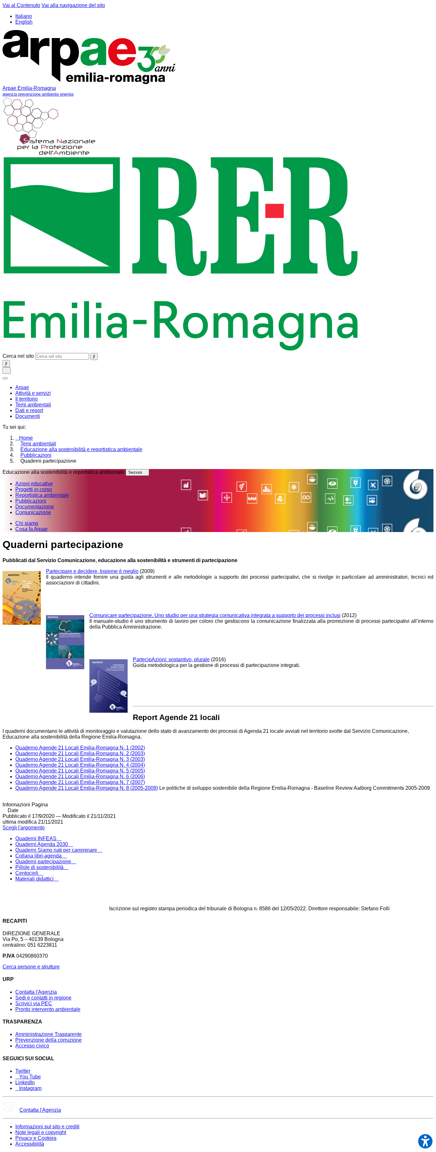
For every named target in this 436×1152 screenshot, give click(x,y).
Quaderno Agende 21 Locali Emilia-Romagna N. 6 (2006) (80, 776)
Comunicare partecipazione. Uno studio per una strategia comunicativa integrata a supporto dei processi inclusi (215, 615)
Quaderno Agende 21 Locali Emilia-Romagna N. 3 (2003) (80, 759)
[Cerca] (94, 356)
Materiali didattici (35, 879)
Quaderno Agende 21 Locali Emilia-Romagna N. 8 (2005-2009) (86, 788)
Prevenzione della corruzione (48, 1040)
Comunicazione (33, 512)
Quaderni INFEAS (36, 838)
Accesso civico (32, 1045)
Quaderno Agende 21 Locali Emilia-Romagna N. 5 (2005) (80, 770)
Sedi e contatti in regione (43, 997)
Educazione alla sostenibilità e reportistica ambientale (81, 449)
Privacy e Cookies (35, 1138)
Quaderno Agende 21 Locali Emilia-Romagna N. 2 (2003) (80, 753)
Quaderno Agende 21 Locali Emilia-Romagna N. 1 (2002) (80, 747)
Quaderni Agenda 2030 (42, 844)
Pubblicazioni (35, 455)
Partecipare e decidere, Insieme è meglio (92, 571)
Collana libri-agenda (39, 855)
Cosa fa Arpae (31, 529)
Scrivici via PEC (33, 1003)
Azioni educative (34, 483)
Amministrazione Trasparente (48, 1034)
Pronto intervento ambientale (47, 1009)
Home (26, 438)
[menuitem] (22, 387)
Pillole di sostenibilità (40, 867)
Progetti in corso (33, 489)
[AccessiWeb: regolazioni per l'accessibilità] (425, 1141)
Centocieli (27, 873)
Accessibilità (29, 1144)
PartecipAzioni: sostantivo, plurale (171, 659)
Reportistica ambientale (42, 495)
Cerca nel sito (18, 356)
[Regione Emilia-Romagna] (181, 350)
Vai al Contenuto (21, 5)
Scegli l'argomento (24, 827)
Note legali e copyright (40, 1132)
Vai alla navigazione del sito (73, 5)
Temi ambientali (38, 443)
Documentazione (34, 506)
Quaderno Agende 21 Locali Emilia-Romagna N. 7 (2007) (80, 782)
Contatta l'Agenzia (36, 992)
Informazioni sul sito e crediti (47, 1126)
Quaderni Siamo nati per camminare (56, 850)
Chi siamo (26, 523)
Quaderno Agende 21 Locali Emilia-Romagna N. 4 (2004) (80, 765)
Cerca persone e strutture (31, 966)
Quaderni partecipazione (43, 861)
